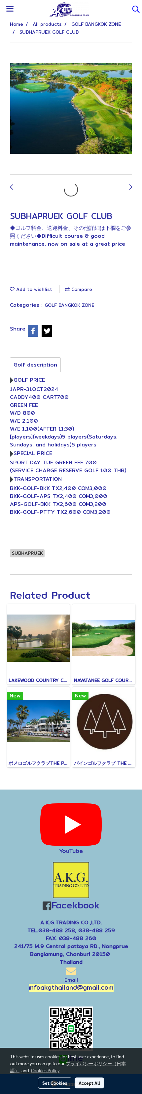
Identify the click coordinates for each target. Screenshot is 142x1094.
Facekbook (75, 905)
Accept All (89, 1083)
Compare (81, 289)
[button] (133, 9)
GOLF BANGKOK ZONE (69, 305)
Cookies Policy (45, 1070)
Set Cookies (54, 1083)
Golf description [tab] (35, 365)
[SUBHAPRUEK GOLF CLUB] (71, 109)
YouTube (71, 851)
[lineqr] (71, 1028)
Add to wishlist (33, 289)
